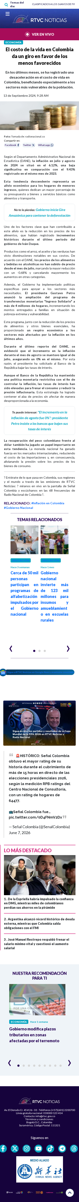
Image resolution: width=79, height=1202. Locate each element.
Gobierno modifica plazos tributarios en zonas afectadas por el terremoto (34, 1034)
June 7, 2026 (19, 832)
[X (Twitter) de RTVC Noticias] (15, 1149)
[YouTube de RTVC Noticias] (38, 1149)
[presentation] (10, 647)
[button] (34, 651)
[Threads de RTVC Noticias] (74, 1149)
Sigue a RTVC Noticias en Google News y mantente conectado (40, 672)
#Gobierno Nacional (18, 508)
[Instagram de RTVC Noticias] (27, 1149)
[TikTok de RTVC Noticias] (50, 1149)
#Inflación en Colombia (47, 503)
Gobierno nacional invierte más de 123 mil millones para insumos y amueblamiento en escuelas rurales (54, 596)
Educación (20, 560)
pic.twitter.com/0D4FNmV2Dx (35, 817)
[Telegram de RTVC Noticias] (62, 1149)
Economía (13, 42)
